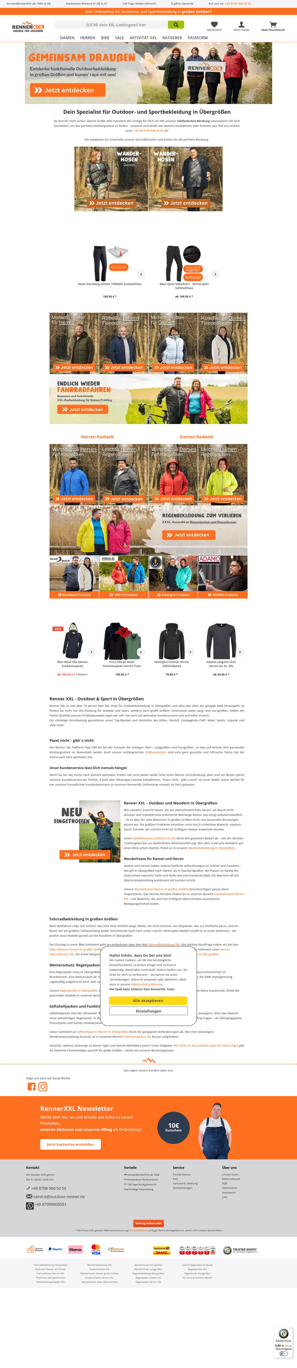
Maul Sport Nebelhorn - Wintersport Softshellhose (184, 286)
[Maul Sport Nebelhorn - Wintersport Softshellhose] (184, 263)
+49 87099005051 (50, 1204)
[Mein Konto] (242, 23)
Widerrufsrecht (231, 1179)
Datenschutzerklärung (147, 984)
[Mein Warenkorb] (274, 23)
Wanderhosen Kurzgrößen (148, 1264)
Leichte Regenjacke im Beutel (197, 1264)
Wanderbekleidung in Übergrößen (211, 848)
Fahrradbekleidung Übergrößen (50, 1264)
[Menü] (290, 1329)
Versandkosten (138, 1230)
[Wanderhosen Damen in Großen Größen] (111, 179)
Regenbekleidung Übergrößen (148, 1273)
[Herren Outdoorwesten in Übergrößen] (74, 343)
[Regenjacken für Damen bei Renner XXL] (222, 474)
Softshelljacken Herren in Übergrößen (102, 1032)
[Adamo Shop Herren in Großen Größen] (222, 577)
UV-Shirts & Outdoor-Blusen (197, 1277)
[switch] (284, 1353)
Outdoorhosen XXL (99, 1269)
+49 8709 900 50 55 (238, 3)
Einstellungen (148, 1011)
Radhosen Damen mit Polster (50, 1269)
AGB (224, 1183)
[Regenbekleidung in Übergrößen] (148, 530)
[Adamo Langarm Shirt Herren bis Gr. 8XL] (221, 641)
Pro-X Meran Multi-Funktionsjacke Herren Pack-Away (122, 664)
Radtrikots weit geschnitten (50, 1277)
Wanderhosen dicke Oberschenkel (100, 1281)
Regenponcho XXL (197, 1269)
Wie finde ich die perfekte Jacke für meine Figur (205, 1045)
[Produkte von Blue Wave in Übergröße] (74, 577)
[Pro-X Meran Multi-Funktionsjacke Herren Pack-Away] (122, 641)
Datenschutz (229, 1188)
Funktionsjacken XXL (137, 1037)
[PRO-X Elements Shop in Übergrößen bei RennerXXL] (123, 577)
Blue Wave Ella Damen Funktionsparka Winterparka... (72, 664)
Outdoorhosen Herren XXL (99, 1277)
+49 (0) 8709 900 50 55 (148, 131)
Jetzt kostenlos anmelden (70, 1144)
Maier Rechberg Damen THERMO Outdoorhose (110, 284)
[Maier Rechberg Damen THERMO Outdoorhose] (110, 263)
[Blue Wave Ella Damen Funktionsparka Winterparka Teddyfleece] (72, 641)
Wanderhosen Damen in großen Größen (161, 889)
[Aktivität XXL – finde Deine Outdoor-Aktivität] (148, 73)
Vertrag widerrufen (148, 1223)
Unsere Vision (230, 1174)
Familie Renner (182, 1174)
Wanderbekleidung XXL (99, 1264)
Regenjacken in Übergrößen (79, 990)
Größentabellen (155, 752)
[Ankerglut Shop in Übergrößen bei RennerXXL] (173, 577)
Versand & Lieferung (185, 1183)
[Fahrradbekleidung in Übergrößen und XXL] (148, 399)
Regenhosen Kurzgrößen (197, 1273)
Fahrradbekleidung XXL (164, 944)
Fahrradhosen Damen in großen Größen (77, 949)
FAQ (175, 1179)
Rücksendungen (182, 1188)
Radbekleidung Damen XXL (50, 1281)
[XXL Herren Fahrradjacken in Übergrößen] (74, 474)
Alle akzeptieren (148, 1000)
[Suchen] (176, 25)
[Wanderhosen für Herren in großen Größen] (186, 179)
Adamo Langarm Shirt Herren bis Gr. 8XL (221, 664)
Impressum (229, 1192)
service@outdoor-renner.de (58, 1196)
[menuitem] (119, 24)
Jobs (224, 1197)
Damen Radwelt (196, 437)
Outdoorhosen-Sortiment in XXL (154, 838)
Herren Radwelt (97, 437)
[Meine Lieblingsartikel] (215, 23)
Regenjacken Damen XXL (148, 1277)
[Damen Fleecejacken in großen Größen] (222, 343)
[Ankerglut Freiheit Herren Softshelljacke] (172, 641)
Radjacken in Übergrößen (201, 954)
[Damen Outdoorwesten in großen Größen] (173, 343)
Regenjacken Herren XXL (148, 1281)
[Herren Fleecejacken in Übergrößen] (123, 343)
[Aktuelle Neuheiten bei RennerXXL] (85, 831)
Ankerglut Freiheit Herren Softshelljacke (171, 664)
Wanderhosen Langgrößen (148, 1269)
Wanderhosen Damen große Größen (99, 1273)
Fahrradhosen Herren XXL (50, 1273)
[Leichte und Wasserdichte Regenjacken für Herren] (123, 474)
